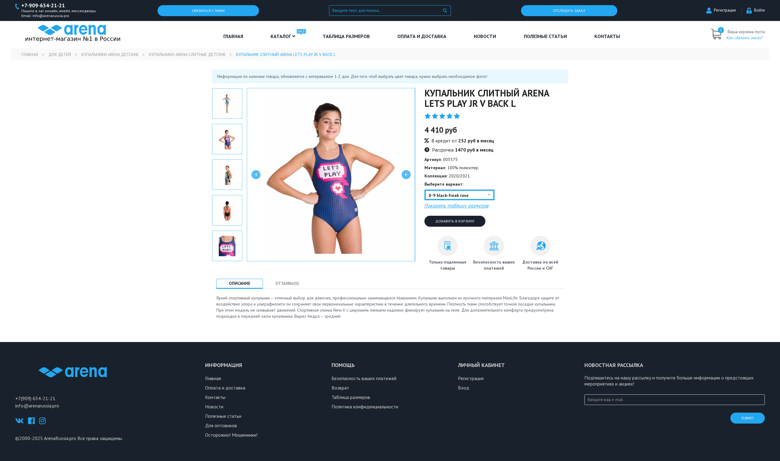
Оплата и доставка (421, 36)
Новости (485, 36)
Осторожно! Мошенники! (231, 435)
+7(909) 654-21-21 (35, 398)
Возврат (340, 388)
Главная (233, 36)
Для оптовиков (221, 425)
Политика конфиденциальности (365, 406)
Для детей (59, 54)
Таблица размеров (351, 397)
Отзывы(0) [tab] (287, 283)
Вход (463, 388)
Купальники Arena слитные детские (187, 54)
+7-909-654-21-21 (43, 5)
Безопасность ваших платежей (364, 378)
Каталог (281, 36)
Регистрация (725, 10)
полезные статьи (545, 36)
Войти (759, 10)
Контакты (607, 36)
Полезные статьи (223, 416)
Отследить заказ (569, 10)
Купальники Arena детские (110, 54)
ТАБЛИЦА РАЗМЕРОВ (346, 36)
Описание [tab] (239, 283)
